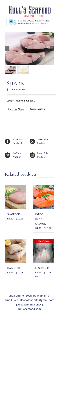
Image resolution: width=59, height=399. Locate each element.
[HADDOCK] (15, 251)
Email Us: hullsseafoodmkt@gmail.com (29, 300)
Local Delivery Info (37, 295)
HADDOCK (13, 268)
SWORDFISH (14, 214)
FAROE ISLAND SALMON (40, 218)
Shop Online (16, 295)
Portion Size (15, 109)
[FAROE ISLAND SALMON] (43, 197)
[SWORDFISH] (15, 197)
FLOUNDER (42, 268)
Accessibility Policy (29, 304)
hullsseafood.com (29, 308)
